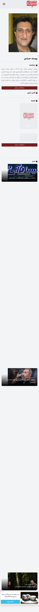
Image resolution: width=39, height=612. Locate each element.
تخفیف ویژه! (10, 602)
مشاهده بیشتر (19, 88)
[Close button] (37, 590)
